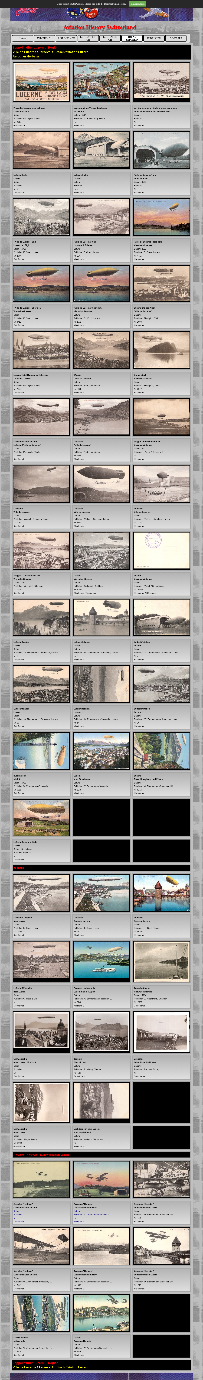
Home (23, 38)
